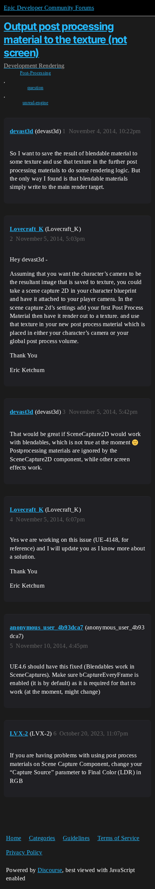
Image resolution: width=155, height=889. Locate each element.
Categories (42, 838)
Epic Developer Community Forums (49, 8)
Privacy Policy (24, 852)
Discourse (50, 870)
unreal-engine (35, 102)
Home (13, 838)
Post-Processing (35, 73)
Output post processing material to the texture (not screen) (65, 39)
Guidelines (76, 838)
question (35, 87)
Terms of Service (118, 838)
